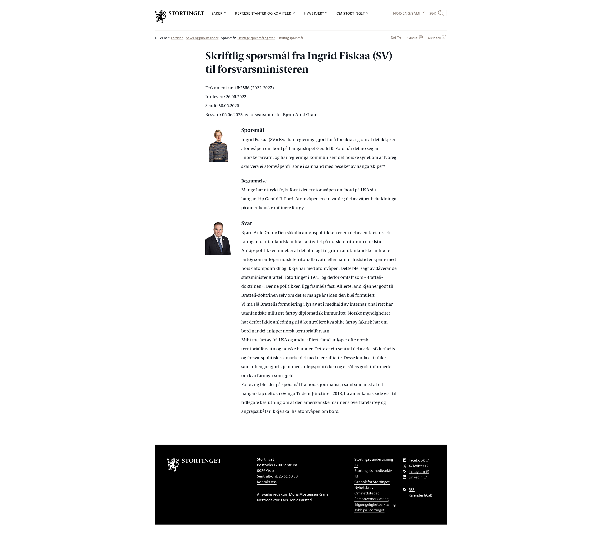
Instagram (417, 472)
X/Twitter (416, 466)
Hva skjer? (314, 13)
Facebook (417, 460)
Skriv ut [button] (412, 38)
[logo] (179, 16)
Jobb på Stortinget (369, 510)
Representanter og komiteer (263, 13)
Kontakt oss (267, 481)
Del (393, 37)
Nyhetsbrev (363, 487)
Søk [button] (432, 13)
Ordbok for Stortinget (372, 481)
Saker (217, 13)
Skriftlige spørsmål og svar (256, 38)
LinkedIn (416, 477)
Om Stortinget (351, 13)
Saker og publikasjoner (202, 38)
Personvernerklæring (371, 498)
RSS (412, 490)
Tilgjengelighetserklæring (375, 504)
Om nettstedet (366, 493)
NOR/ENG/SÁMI (406, 13)
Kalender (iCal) (420, 495)
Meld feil (434, 38)
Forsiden (177, 38)
